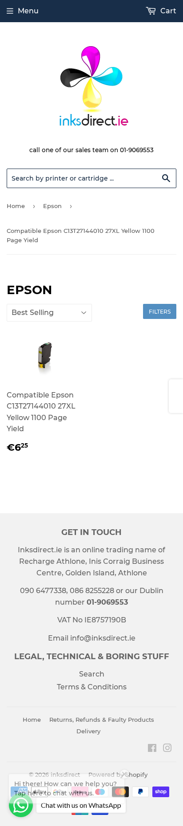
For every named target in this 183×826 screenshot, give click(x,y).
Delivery (88, 731)
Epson (52, 205)
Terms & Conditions (92, 687)
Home (16, 205)
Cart (167, 11)
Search (91, 674)
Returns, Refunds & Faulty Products (101, 719)
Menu (28, 11)
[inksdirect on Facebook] (152, 749)
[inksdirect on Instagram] (167, 749)
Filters (160, 311)
